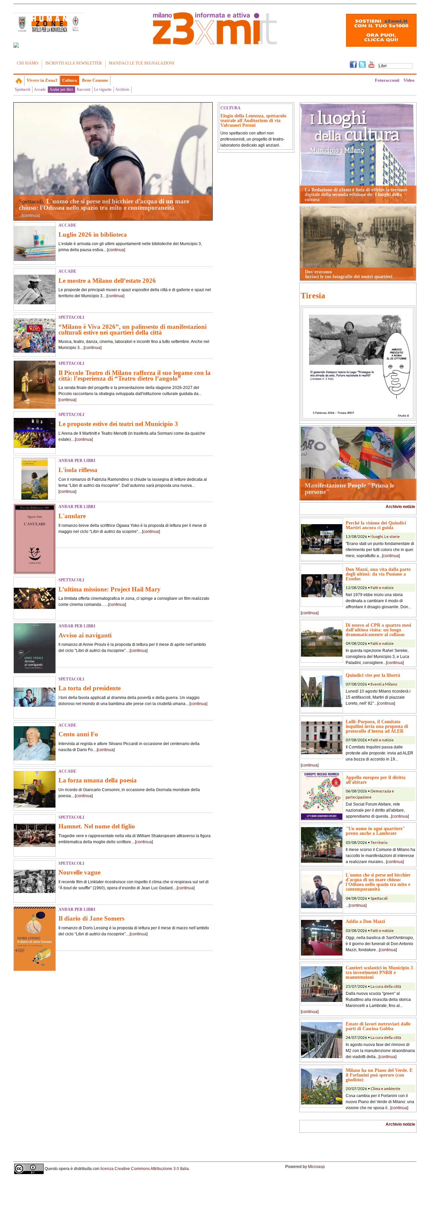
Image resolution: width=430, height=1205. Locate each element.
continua (31, 215)
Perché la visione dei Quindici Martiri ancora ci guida (376, 525)
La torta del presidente (89, 688)
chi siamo (27, 63)
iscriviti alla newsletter (73, 63)
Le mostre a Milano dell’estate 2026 (107, 280)
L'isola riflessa (77, 469)
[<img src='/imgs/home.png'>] (19, 80)
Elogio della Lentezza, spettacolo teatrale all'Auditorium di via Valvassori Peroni (253, 120)
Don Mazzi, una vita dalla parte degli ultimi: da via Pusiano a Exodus (378, 574)
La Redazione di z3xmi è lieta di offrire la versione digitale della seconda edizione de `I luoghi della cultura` (356, 194)
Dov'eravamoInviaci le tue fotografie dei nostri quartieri (348, 274)
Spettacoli (22, 89)
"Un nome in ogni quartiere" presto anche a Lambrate (375, 831)
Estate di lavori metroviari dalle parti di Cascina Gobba (378, 1026)
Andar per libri (61, 89)
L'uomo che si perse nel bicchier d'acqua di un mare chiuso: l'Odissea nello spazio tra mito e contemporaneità (104, 204)
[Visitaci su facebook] (16, 45)
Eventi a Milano (384, 684)
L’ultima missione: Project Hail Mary (109, 589)
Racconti (83, 89)
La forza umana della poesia (97, 780)
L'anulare (72, 515)
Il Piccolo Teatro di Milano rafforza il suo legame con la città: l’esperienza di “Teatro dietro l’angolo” (134, 375)
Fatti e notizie (382, 587)
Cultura (69, 80)
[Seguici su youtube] (371, 64)
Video (409, 80)
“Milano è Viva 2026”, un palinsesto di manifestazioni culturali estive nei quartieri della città (132, 329)
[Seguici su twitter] (362, 64)
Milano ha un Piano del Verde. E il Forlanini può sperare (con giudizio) (379, 1074)
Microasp (316, 1166)
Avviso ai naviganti (85, 635)
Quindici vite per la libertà (373, 675)
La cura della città (386, 986)
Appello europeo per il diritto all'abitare (375, 780)
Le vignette (103, 89)
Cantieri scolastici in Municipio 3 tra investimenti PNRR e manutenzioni (379, 972)
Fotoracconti (387, 80)
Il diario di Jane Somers (91, 918)
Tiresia (313, 295)
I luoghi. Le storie (385, 536)
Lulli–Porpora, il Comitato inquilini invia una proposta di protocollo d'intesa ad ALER (377, 726)
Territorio (379, 842)
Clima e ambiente (385, 1088)
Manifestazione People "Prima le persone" (349, 488)
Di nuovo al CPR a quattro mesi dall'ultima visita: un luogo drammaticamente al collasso (378, 629)
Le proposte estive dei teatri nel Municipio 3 (118, 423)
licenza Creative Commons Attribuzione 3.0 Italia (144, 1168)
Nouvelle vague (79, 872)
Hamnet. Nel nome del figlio (96, 826)
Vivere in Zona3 (42, 80)
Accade (40, 89)
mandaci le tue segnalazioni (141, 63)
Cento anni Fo (78, 734)
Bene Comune (95, 80)
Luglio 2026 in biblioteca (92, 234)
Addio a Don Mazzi (365, 921)
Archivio (122, 89)
